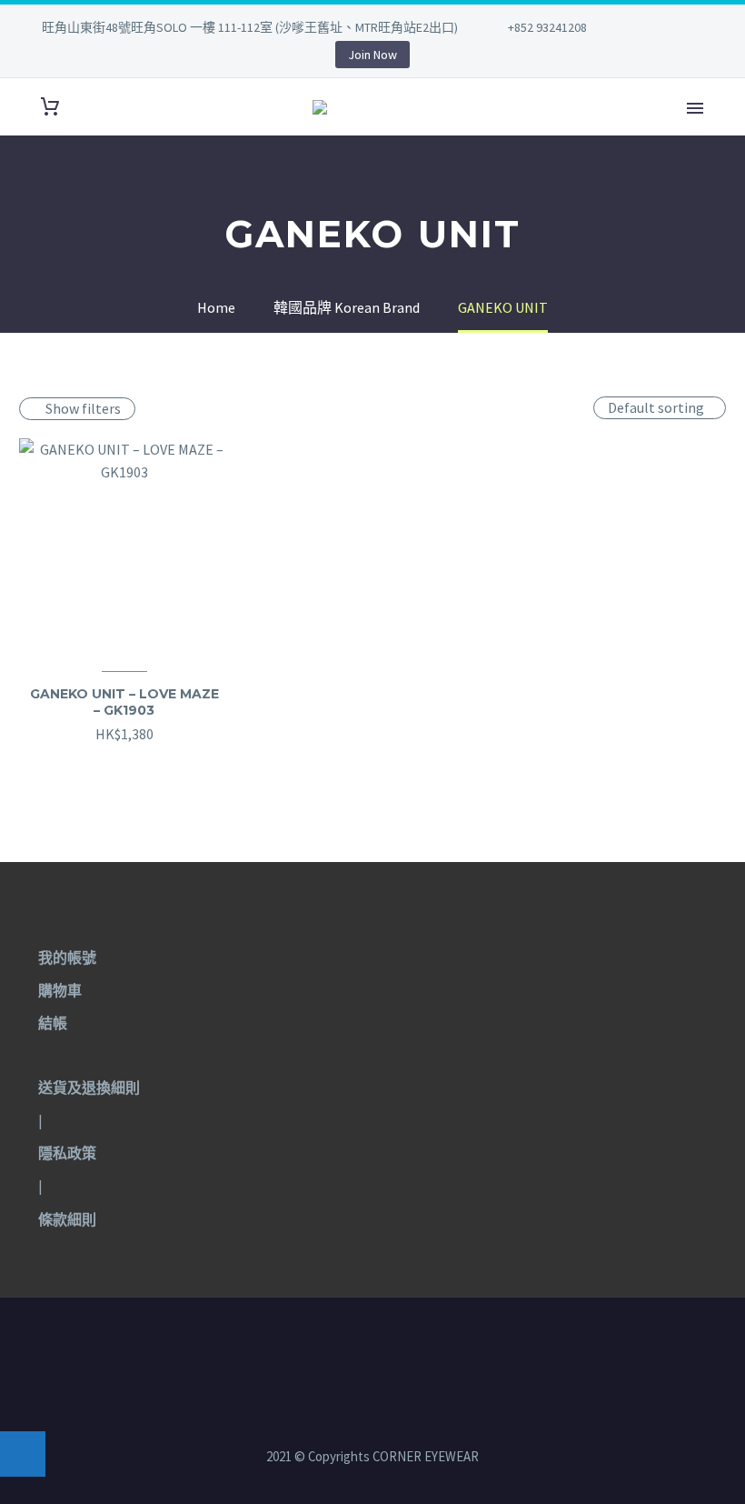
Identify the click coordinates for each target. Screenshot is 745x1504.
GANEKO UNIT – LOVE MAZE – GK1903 (124, 702)
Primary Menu (695, 108)
